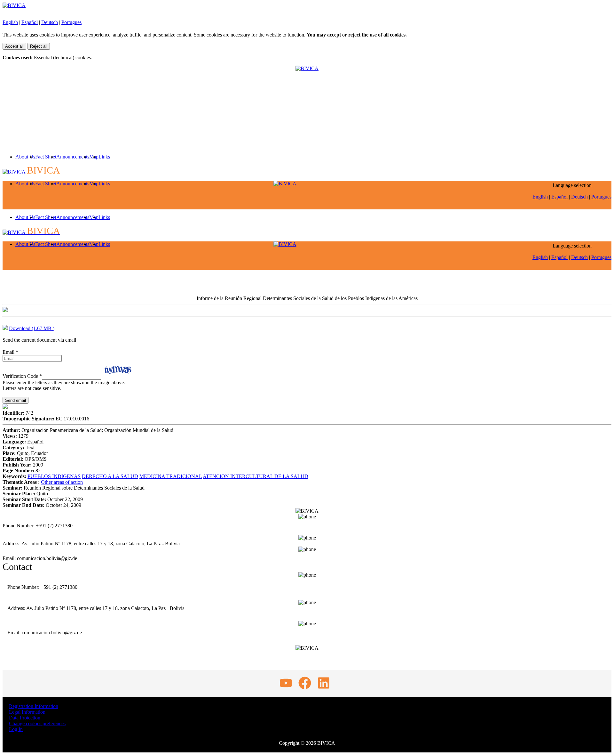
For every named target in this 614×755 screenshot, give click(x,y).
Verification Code (22, 376)
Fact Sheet (45, 156)
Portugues (71, 22)
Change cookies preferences (37, 723)
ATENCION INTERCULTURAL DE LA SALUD (255, 476)
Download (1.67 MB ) (31, 328)
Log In (16, 729)
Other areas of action (62, 482)
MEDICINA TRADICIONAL (170, 476)
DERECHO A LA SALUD (110, 476)
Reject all (38, 46)
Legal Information (27, 712)
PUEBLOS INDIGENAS (54, 476)
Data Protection (24, 717)
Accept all (14, 46)
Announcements (72, 156)
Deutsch (49, 22)
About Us (25, 156)
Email (10, 352)
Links (104, 156)
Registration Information (33, 706)
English (10, 22)
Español (29, 22)
